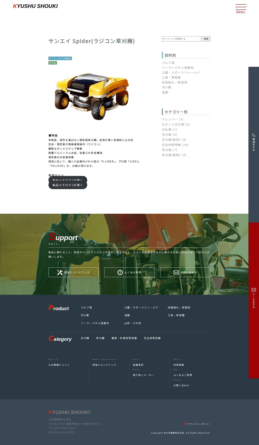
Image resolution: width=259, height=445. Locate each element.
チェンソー (173, 119)
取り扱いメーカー (143, 375)
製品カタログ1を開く (68, 180)
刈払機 (169, 129)
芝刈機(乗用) (174, 139)
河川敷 (166, 87)
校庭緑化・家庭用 (174, 82)
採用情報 (179, 364)
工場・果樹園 (171, 77)
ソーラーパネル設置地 (178, 67)
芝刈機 (169, 134)
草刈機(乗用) (174, 155)
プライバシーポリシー (199, 424)
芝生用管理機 (175, 145)
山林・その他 (132, 323)
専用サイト (56, 175)
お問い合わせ (182, 385)
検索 (206, 38)
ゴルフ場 (168, 62)
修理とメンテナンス (104, 364)
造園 (165, 92)
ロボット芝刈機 (176, 124)
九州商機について (59, 364)
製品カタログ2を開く (68, 185)
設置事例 (138, 364)
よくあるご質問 (183, 375)
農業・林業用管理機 (124, 338)
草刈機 (169, 150)
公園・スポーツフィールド (181, 72)
